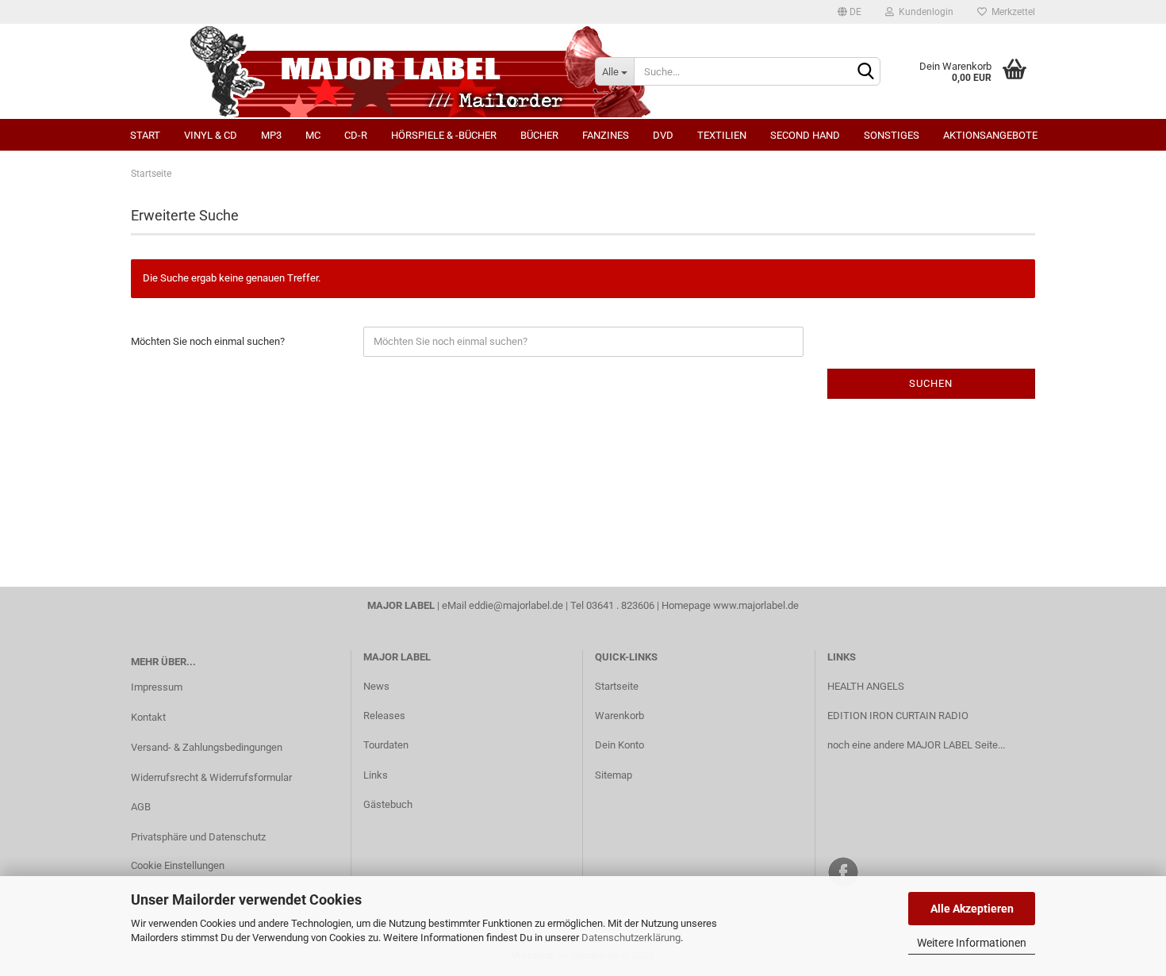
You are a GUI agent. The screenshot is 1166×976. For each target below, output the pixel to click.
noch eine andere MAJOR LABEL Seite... (916, 745)
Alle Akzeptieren (972, 908)
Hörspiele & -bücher (444, 135)
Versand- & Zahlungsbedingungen (206, 747)
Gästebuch (387, 804)
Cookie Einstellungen (177, 865)
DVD (663, 135)
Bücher (539, 135)
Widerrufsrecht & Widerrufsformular (211, 777)
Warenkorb (619, 715)
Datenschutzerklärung (631, 937)
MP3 (271, 135)
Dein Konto (619, 745)
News (376, 686)
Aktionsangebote (990, 135)
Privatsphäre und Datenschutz (198, 837)
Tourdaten (385, 745)
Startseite (617, 686)
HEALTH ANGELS (865, 686)
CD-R (355, 135)
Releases (384, 715)
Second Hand (805, 135)
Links (375, 775)
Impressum (156, 687)
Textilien (721, 135)
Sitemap (613, 775)
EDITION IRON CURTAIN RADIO (897, 715)
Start (145, 135)
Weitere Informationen (971, 942)
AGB (141, 807)
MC (312, 135)
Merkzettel (1011, 11)
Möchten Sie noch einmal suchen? (208, 341)
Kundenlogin (923, 11)
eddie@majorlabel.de (516, 605)
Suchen (931, 383)
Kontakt (148, 717)
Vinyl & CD (210, 135)
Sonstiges (891, 135)
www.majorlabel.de (756, 605)
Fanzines (605, 135)
